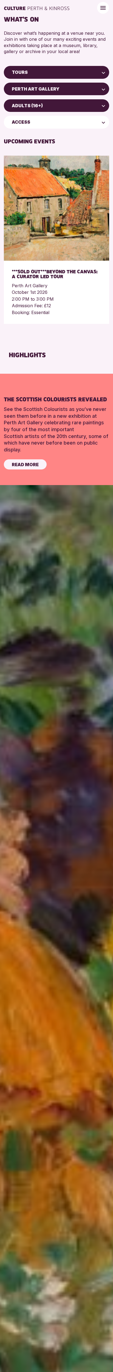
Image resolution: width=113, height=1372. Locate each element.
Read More (25, 464)
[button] (103, 72)
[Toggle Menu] (103, 8)
